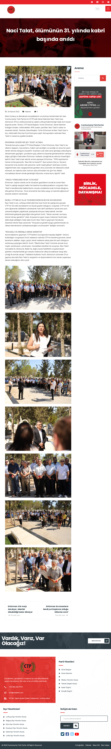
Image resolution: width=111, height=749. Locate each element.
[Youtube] (108, 2)
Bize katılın (96, 641)
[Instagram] (102, 2)
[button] (108, 9)
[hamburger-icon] (97, 8)
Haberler (28, 112)
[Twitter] (91, 2)
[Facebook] (97, 2)
